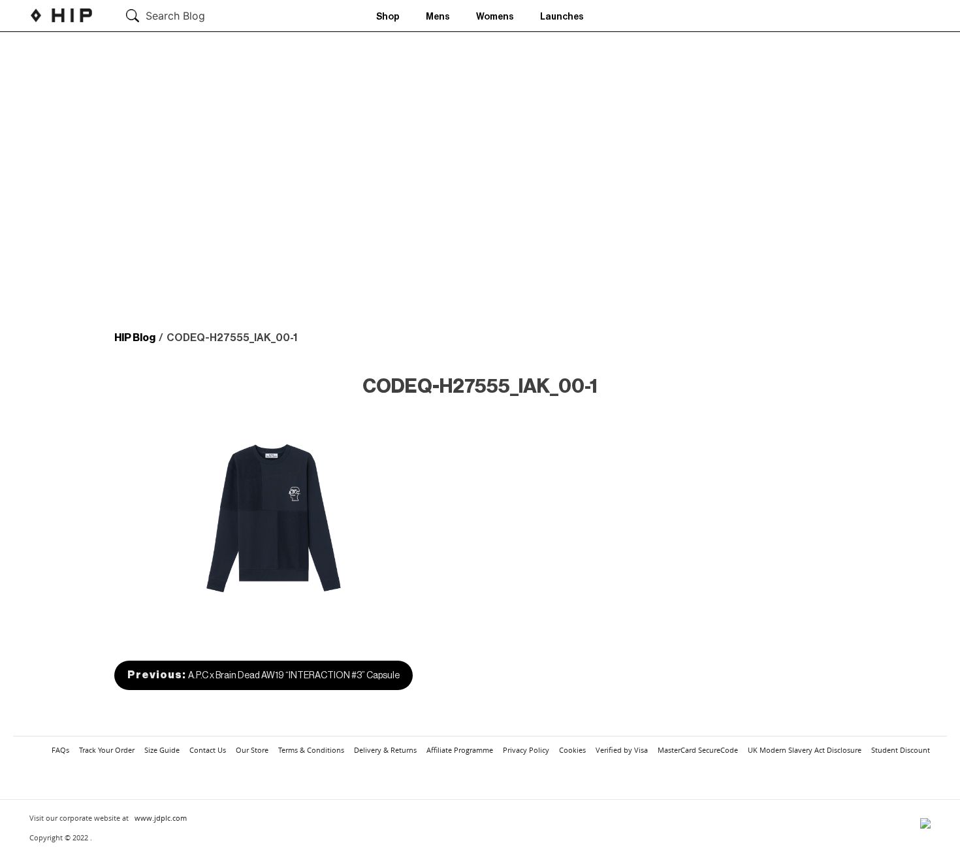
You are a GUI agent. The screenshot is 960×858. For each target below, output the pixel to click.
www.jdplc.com (161, 818)
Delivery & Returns (385, 750)
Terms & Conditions (311, 750)
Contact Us (207, 750)
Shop (388, 17)
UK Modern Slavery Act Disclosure (804, 750)
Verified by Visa (622, 750)
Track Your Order (107, 750)
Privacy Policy (526, 750)
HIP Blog (134, 338)
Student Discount (900, 750)
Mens (438, 17)
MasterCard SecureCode (698, 750)
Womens (495, 17)
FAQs (60, 750)
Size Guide (162, 750)
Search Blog (175, 15)
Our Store (252, 750)
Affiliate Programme (459, 750)
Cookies (572, 750)
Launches (562, 17)
